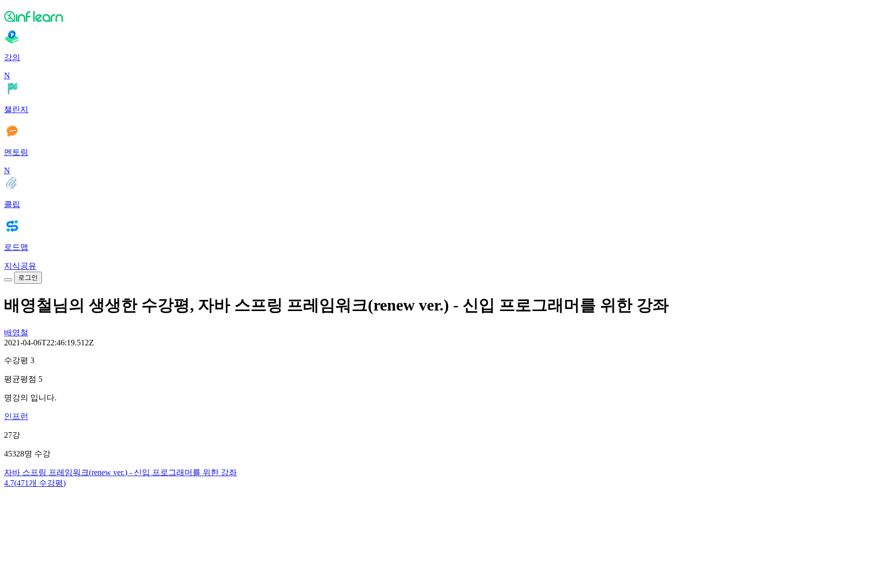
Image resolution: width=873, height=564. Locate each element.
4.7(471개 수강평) (35, 483)
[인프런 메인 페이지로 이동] (436, 16)
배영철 (16, 332)
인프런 (16, 416)
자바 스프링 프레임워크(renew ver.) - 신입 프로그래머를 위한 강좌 (120, 472)
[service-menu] (8, 279)
